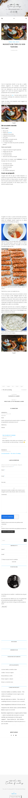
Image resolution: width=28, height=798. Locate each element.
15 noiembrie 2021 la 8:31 (6, 451)
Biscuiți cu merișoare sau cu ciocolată (15, 701)
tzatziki (17, 386)
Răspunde (3, 415)
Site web (3, 482)
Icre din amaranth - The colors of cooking (10, 453)
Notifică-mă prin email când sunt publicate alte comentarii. (12, 523)
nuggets (8, 386)
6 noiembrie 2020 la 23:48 (6, 413)
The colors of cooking (7, 389)
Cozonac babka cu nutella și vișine (9, 669)
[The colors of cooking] (14, 5)
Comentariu (4, 494)
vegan (21, 386)
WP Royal (23, 789)
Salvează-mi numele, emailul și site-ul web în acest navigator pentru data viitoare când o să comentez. (13, 490)
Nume (3, 470)
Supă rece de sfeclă (10, 709)
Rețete (17, 42)
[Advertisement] (14, 67)
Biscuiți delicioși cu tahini (6, 675)
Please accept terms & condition (10, 559)
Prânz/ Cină (12, 42)
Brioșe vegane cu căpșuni (7, 678)
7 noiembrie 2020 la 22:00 (7, 436)
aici (13, 95)
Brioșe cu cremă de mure (7, 682)
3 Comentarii (24, 389)
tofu (13, 386)
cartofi (3, 386)
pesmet (10, 132)
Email (3, 476)
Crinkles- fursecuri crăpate (7, 672)
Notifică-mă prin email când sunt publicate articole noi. (13, 528)
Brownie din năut (21, 704)
